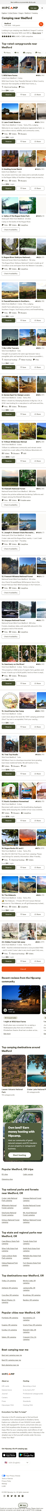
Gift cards (5, 1386)
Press (4, 1401)
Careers (4, 1397)
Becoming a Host (29, 1386)
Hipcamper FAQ (8, 1405)
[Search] (41, 24)
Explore (4, 13)
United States (12, 13)
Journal (4, 1393)
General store (7, 1390)
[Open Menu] (42, 8)
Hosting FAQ (28, 1405)
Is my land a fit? (29, 1390)
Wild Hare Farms (19, 1021)
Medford (27, 13)
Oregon (21, 13)
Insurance (26, 1397)
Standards (27, 1401)
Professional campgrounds (33, 1393)
